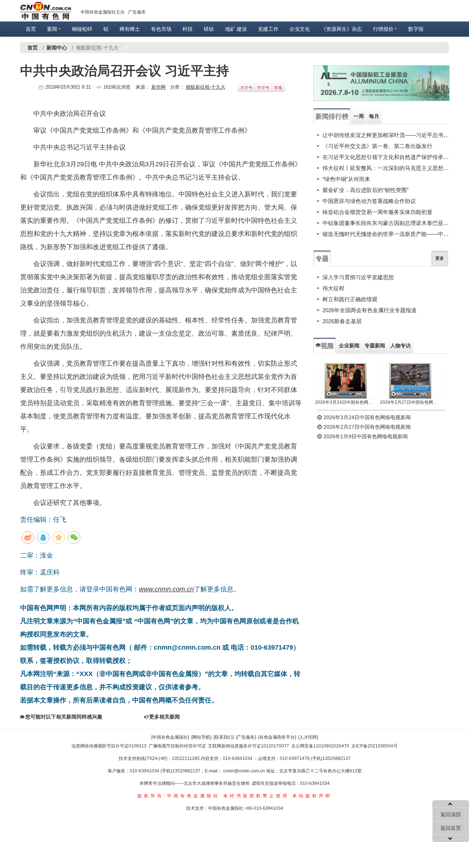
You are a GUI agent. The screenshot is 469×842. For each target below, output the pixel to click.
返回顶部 (450, 814)
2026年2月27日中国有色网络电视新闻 (410, 402)
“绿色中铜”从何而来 (346, 179)
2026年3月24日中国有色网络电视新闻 (345, 402)
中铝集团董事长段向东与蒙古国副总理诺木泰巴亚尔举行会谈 (385, 223)
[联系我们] (223, 737)
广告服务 (137, 12)
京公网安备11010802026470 (320, 746)
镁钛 (209, 29)
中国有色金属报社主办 (103, 12)
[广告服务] (246, 737)
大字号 (246, 87)
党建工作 (268, 29)
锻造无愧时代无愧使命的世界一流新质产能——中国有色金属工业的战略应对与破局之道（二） (385, 234)
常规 (278, 87)
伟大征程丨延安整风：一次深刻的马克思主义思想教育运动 (385, 168)
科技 (187, 29)
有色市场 (161, 29)
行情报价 (383, 29)
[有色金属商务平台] (277, 737)
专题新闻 (375, 345)
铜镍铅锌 (82, 29)
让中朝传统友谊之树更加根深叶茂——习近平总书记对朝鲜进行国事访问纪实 (385, 135)
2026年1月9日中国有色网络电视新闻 (365, 436)
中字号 (263, 87)
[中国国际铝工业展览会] (381, 83)
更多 (439, 258)
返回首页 (450, 828)
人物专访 (400, 345)
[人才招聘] (308, 737)
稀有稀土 (129, 29)
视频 (327, 346)
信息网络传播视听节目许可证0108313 (109, 746)
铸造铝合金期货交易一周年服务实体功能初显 (377, 212)
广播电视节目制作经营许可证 (177, 746)
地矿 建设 (236, 29)
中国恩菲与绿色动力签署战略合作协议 (369, 201)
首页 (31, 29)
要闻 (52, 29)
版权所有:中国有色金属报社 (178, 795)
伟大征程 (333, 288)
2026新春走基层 (342, 321)
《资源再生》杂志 (341, 29)
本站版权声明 (312, 795)
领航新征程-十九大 (205, 87)
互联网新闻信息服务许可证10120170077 (248, 746)
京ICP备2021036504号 (374, 746)
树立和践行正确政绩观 (349, 299)
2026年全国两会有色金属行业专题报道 (369, 310)
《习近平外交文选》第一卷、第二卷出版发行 (377, 146)
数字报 (416, 29)
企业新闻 (349, 345)
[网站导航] (201, 737)
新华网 (158, 87)
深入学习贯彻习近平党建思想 (358, 277)
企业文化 (299, 29)
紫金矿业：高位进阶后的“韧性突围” (365, 190)
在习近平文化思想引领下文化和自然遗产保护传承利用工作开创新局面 (385, 157)
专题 (322, 258)
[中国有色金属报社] (170, 737)
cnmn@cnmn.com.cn (244, 770)
